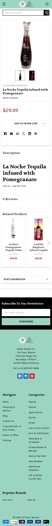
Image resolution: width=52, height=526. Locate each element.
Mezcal (32, 407)
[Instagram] (26, 376)
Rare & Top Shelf (37, 456)
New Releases (36, 461)
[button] (26, 123)
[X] (23, 133)
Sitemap (7, 440)
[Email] (11, 133)
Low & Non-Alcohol (39, 428)
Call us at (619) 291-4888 (26, 368)
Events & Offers (11, 435)
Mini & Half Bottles (39, 433)
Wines (32, 422)
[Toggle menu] (4, 4)
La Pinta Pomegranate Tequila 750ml (13, 247)
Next (48, 243)
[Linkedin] (29, 133)
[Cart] (47, 4)
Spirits (32, 417)
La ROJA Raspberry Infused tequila (39, 247)
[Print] (17, 133)
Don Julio (8, 499)
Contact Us (8, 421)
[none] (26, 45)
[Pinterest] (35, 133)
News (5, 401)
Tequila (32, 401)
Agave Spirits (35, 412)
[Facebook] (5, 133)
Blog (5, 415)
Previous (4, 243)
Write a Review (10, 97)
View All (31, 499)
